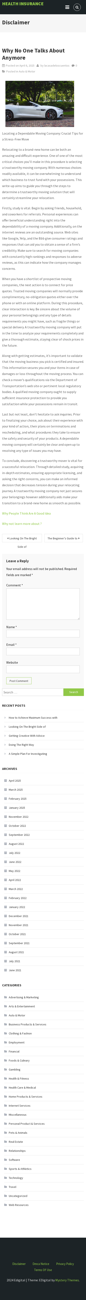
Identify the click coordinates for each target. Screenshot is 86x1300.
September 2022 (19, 835)
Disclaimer (19, 1264)
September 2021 (19, 943)
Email (11, 644)
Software (14, 1160)
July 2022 (14, 853)
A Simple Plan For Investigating (28, 754)
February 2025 (18, 799)
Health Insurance (23, 4)
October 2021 (17, 934)
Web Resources (19, 1205)
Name (11, 627)
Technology (16, 1178)
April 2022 (15, 880)
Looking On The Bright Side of (23, 539)
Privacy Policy (65, 1264)
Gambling (14, 1069)
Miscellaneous (18, 1115)
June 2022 (15, 862)
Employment (16, 1042)
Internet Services (19, 1105)
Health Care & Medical (22, 1087)
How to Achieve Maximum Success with (33, 717)
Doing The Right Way (21, 745)
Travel (12, 1187)
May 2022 (14, 871)
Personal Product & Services (27, 1124)
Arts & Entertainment (22, 1006)
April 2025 (15, 780)
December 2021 (18, 916)
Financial (14, 1051)
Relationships (17, 1151)
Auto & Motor (27, 71)
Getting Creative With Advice (27, 736)
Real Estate (16, 1142)
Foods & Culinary (19, 1060)
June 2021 (15, 970)
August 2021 (16, 952)
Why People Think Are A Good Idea (26, 513)
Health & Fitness (19, 1078)
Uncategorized (18, 1196)
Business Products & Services (27, 1024)
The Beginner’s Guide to (62, 538)
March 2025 (16, 790)
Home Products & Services (25, 1096)
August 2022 (16, 844)
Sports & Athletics (20, 1169)
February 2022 (18, 898)
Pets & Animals (18, 1133)
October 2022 (17, 826)
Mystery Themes (67, 1280)
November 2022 (18, 817)
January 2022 (17, 907)
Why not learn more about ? (22, 524)
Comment (14, 585)
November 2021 (18, 925)
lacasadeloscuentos (57, 65)
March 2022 (16, 889)
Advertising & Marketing (24, 997)
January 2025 (17, 808)
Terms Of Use (43, 1270)
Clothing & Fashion (20, 1033)
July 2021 (14, 961)
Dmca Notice (41, 1264)
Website (12, 662)
